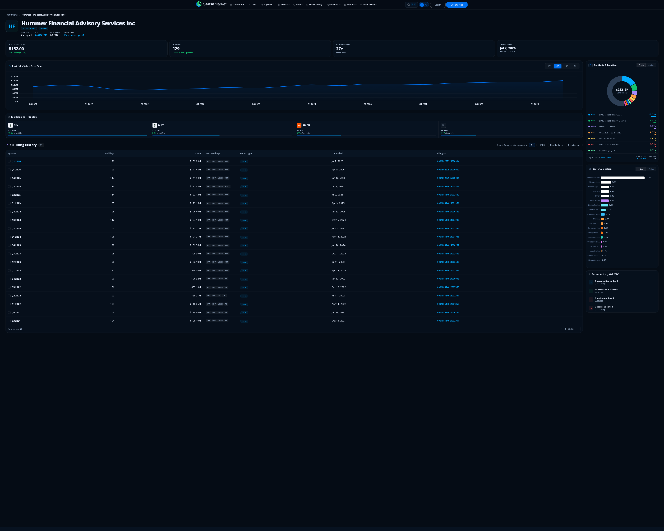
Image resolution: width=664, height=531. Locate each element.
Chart (642, 169)
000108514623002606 (448, 261)
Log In (438, 4)
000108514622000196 (448, 312)
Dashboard (238, 4)
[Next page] (578, 329)
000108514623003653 (448, 253)
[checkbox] (9, 161)
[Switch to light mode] (424, 4)
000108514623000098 (448, 278)
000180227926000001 (448, 177)
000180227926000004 (448, 161)
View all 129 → (607, 158)
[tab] (549, 66)
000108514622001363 (448, 303)
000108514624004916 (448, 219)
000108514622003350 (448, 287)
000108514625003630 (448, 194)
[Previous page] (561, 329)
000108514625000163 (448, 211)
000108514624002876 (448, 228)
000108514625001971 (448, 203)
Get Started (456, 4)
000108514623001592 (448, 270)
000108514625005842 (448, 186)
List (651, 65)
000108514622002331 (448, 295)
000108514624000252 (448, 245)
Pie (642, 65)
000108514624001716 (448, 236)
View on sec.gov (73, 35)
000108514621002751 (448, 320)
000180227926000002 (448, 169)
